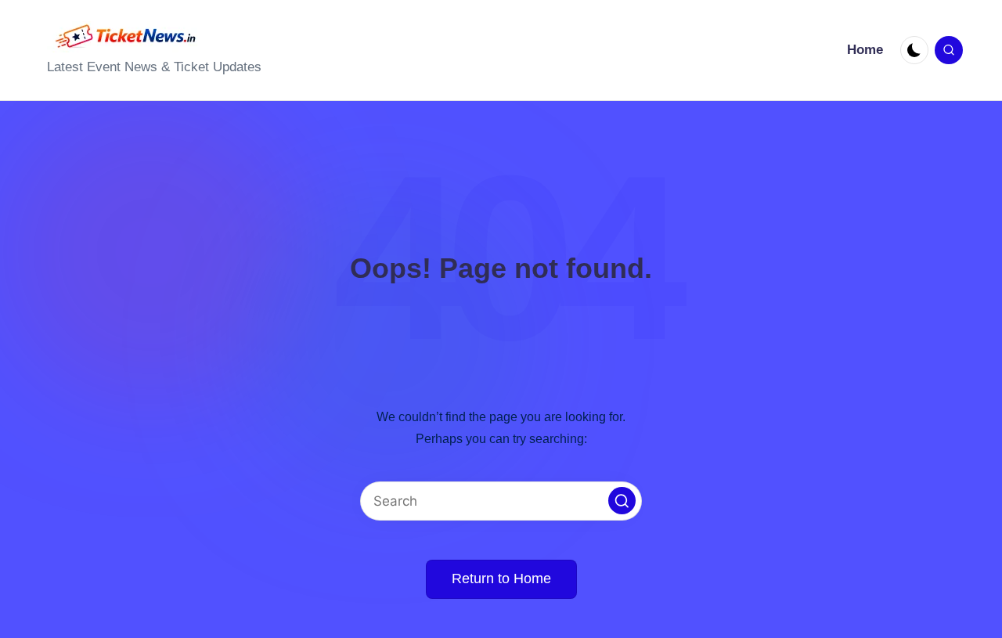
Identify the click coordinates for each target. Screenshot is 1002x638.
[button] (622, 500)
